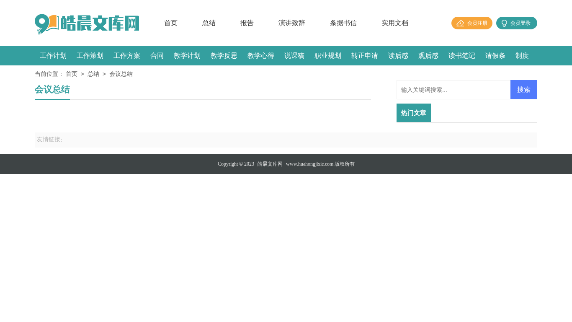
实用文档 (394, 22)
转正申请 (364, 55)
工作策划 (90, 55)
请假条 (495, 55)
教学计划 (187, 55)
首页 (171, 22)
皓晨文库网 (270, 164)
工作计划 (53, 55)
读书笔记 (461, 55)
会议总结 (121, 74)
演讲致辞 (291, 22)
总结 (209, 22)
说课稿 (294, 55)
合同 (157, 55)
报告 (247, 22)
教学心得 (260, 55)
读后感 (398, 55)
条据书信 (343, 22)
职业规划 (327, 55)
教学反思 (224, 55)
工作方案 (126, 55)
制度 (522, 55)
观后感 (428, 55)
